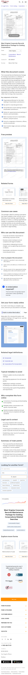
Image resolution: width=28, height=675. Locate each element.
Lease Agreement (5, 480)
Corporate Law (9, 361)
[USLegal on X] (2, 639)
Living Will (15, 480)
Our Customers (6, 627)
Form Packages (6, 606)
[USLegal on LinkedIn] (8, 639)
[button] (25, 2)
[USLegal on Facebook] (5, 639)
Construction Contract (15, 488)
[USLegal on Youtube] (11, 639)
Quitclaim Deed (16, 485)
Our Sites (4, 631)
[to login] (22, 2)
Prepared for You (6, 623)
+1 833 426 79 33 (6, 645)
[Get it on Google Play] (17, 661)
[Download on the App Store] (6, 661)
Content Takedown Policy (6, 673)
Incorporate (8, 358)
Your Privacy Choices (5, 671)
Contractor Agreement (7, 490)
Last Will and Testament (15, 482)
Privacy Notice (21, 671)
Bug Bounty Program (17, 673)
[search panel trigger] (19, 2)
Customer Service (6, 614)
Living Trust (22, 480)
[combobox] (14, 468)
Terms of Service (14, 671)
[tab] (11, 312)
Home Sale (4, 482)
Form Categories (6, 610)
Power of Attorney (6, 485)
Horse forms (5, 488)
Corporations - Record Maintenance (15, 55)
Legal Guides (5, 618)
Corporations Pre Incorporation (13, 364)
